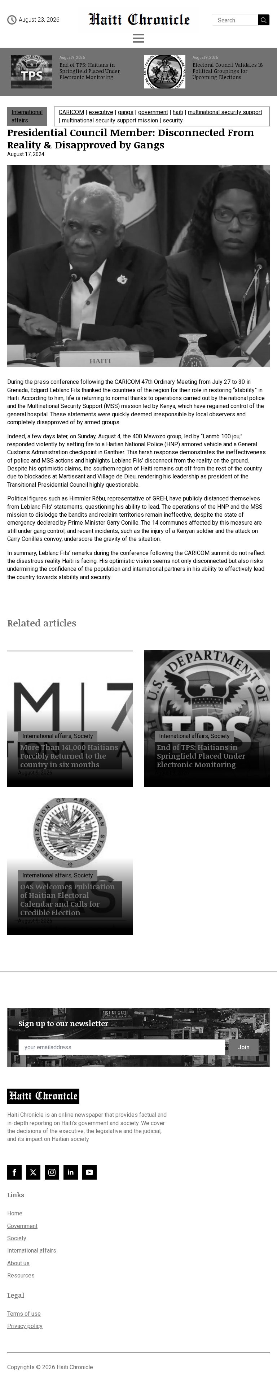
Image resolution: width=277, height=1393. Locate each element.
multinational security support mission (110, 120)
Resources (21, 1275)
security (173, 120)
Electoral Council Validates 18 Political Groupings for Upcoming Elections (228, 71)
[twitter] (33, 1172)
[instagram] (52, 1172)
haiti (178, 112)
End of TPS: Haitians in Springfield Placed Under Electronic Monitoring (90, 71)
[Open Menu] (138, 38)
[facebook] (14, 1172)
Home (14, 1213)
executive (101, 112)
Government (22, 1226)
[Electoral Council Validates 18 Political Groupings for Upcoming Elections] (164, 71)
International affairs (31, 1250)
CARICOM (71, 112)
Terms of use (24, 1313)
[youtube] (89, 1172)
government (153, 112)
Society (16, 1238)
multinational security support (225, 112)
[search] (263, 20)
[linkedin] (70, 1172)
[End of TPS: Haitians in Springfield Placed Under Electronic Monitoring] (31, 71)
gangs (125, 112)
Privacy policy (25, 1326)
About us (18, 1263)
